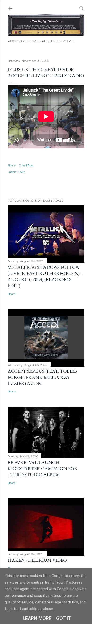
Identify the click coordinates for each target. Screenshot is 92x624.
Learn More (37, 618)
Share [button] (11, 165)
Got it (63, 618)
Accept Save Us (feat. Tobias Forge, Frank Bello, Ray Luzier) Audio (42, 377)
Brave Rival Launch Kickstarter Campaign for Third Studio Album (43, 468)
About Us (50, 41)
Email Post (26, 165)
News (21, 171)
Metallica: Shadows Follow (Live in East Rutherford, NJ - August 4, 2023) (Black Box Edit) (45, 276)
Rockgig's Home (23, 41)
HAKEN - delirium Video (37, 560)
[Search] (81, 7)
